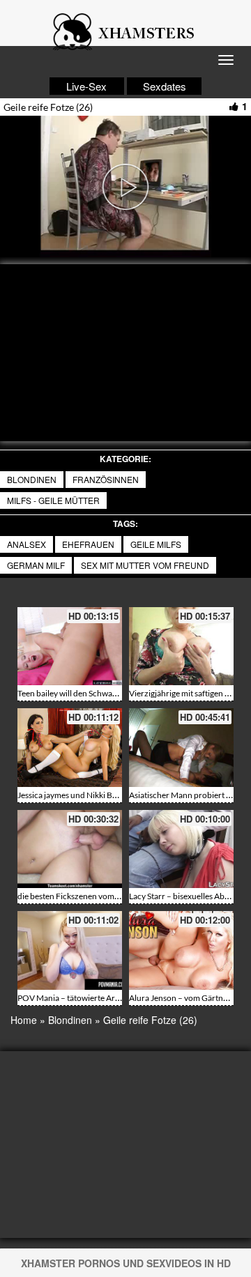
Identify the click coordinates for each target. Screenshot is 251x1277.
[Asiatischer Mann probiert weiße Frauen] (181, 747)
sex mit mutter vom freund (145, 565)
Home (23, 1020)
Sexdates (164, 86)
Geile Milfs (155, 544)
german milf (36, 565)
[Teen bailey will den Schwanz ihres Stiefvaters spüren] (69, 646)
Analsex (26, 544)
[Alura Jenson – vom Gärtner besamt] (181, 950)
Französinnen (106, 479)
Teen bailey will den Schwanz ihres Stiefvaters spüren (112, 693)
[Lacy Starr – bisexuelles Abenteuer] (181, 849)
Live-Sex (86, 86)
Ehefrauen (88, 544)
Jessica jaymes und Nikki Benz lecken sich (92, 795)
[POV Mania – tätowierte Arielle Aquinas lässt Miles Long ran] (69, 950)
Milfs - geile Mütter (53, 500)
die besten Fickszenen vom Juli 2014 (83, 896)
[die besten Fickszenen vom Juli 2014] (69, 849)
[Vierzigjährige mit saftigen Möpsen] (181, 646)
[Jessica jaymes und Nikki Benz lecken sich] (69, 747)
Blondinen (31, 479)
